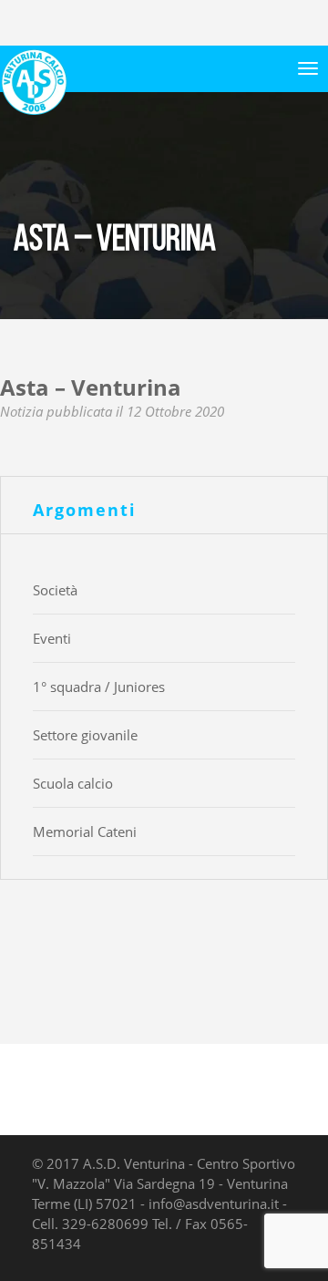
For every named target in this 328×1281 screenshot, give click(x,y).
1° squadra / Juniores (99, 686)
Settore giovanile (85, 735)
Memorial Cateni (85, 831)
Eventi (52, 638)
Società (55, 590)
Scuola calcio (73, 783)
